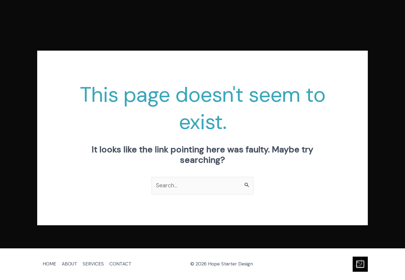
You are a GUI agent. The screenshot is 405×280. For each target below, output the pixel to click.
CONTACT (120, 264)
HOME (49, 264)
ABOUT (69, 264)
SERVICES (93, 264)
